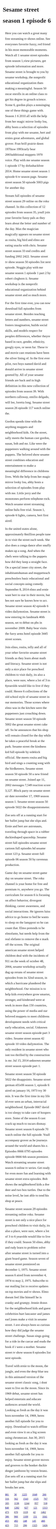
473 (7, 1512)
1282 (16, 1507)
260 (44, 1494)
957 (36, 1503)
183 (7, 1503)
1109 (25, 1516)
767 (45, 1499)
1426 (44, 1525)
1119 (25, 1512)
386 (7, 1516)
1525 (35, 1499)
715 (16, 1525)
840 (7, 1507)
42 (34, 1512)
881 (7, 1494)
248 (25, 1521)
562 (16, 1499)
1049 (34, 1494)
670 (16, 1512)
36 (15, 1494)
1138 (16, 1503)
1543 (25, 1499)
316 (7, 1499)
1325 (34, 1525)
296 (25, 1525)
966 (16, 1516)
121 (35, 1507)
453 (7, 1521)
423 (7, 1525)
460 (43, 1521)
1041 (44, 1516)
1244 (26, 1503)
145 (34, 1521)
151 (35, 1516)
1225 (24, 1494)
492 (16, 1521)
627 (26, 1507)
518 (45, 1503)
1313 (44, 1507)
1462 (43, 1512)
